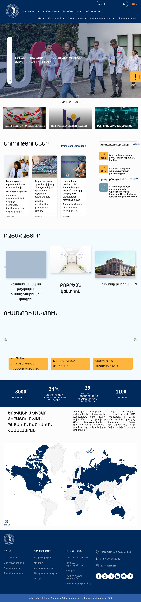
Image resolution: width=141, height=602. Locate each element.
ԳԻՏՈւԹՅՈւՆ (49, 11)
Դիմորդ (38, 563)
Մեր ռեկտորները (14, 563)
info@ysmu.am (108, 565)
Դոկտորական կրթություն (73, 577)
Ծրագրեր (70, 570)
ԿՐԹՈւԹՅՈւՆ (29, 11)
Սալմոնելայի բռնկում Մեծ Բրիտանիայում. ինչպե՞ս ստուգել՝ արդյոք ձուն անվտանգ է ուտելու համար (72, 190)
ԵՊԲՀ (39, 18)
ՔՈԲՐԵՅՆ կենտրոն (76, 557)
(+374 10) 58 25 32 (110, 558)
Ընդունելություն (43, 557)
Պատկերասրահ (13, 573)
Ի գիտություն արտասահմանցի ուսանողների (16, 184)
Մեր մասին (10, 557)
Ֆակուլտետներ (43, 568)
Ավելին (136, 144)
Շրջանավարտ (75, 18)
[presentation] (5, 267)
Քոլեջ (37, 578)
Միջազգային (54, 18)
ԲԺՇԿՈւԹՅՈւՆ (70, 11)
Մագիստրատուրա (45, 573)
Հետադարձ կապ (127, 18)
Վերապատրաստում (100, 18)
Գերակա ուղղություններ (74, 564)
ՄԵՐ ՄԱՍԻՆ (91, 11)
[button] (9, 43)
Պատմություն (12, 568)
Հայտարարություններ (78, 583)
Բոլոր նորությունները (73, 146)
